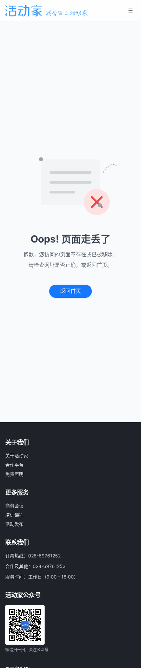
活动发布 (14, 524)
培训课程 (14, 515)
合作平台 (14, 465)
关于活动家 (16, 455)
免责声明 (14, 474)
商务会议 (14, 505)
